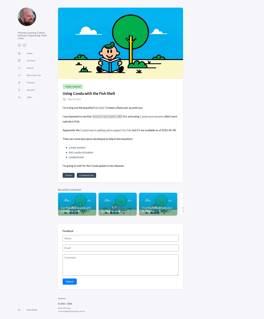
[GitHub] (19, 46)
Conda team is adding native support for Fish (105, 130)
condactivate (76, 157)
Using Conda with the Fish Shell (89, 93)
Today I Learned (73, 86)
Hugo (68, 308)
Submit (70, 281)
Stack (66, 311)
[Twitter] (25, 46)
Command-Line (86, 175)
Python (68, 175)
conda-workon (77, 147)
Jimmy (82, 311)
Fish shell (99, 107)
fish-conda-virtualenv (81, 152)
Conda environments (152, 116)
